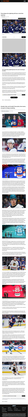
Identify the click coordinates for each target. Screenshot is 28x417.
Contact (15, 407)
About (3, 407)
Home (3, 401)
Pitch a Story (10, 408)
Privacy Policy (16, 408)
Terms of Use (24, 408)
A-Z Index (23, 410)
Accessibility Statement (17, 410)
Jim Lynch (3, 16)
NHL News (6, 401)
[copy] (6, 18)
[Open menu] (1, 1)
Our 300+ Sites (24, 407)
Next (23, 37)
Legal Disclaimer (10, 410)
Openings (9, 407)
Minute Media (5, 413)
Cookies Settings (4, 411)
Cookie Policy (4, 410)
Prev (4, 37)
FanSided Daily (4, 408)
